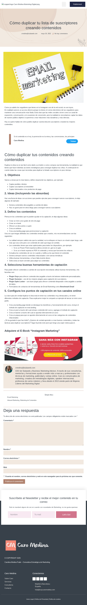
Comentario (8, 420)
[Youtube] (45, 578)
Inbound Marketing (13, 400)
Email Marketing (12, 397)
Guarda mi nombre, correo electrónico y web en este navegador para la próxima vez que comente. (44, 476)
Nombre (7, 449)
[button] (64, 4)
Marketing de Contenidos (28, 400)
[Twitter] (41, 578)
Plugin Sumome (15, 279)
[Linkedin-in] (37, 578)
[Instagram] (34, 578)
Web (5, 467)
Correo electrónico (11, 458)
